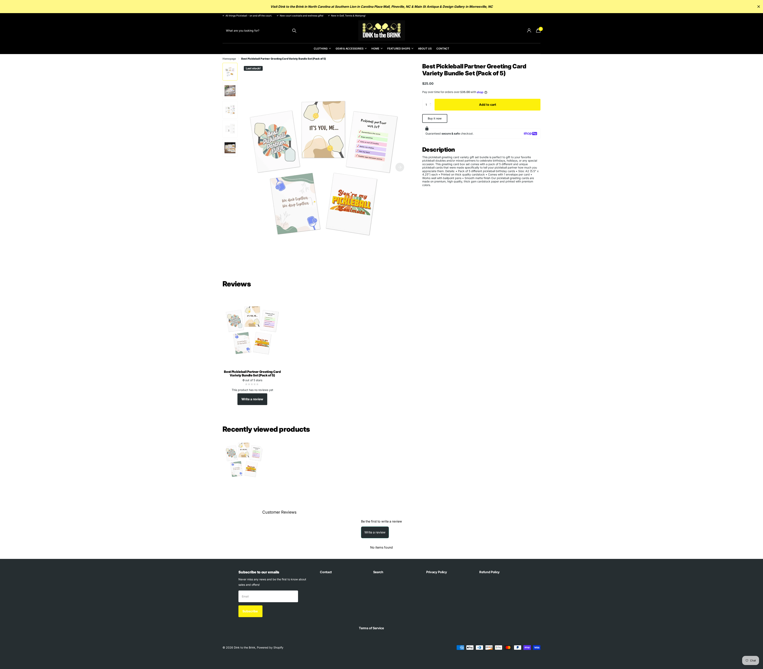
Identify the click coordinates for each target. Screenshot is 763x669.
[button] (399, 167)
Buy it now (435, 118)
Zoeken (294, 30)
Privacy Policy (436, 572)
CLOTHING (321, 48)
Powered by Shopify (270, 647)
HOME (375, 48)
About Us (425, 48)
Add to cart (487, 105)
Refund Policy (489, 572)
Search (378, 572)
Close (758, 6)
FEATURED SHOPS (398, 48)
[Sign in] (529, 30)
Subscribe (250, 611)
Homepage (229, 58)
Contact (442, 48)
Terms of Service (371, 628)
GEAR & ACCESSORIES (349, 48)
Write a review (252, 399)
